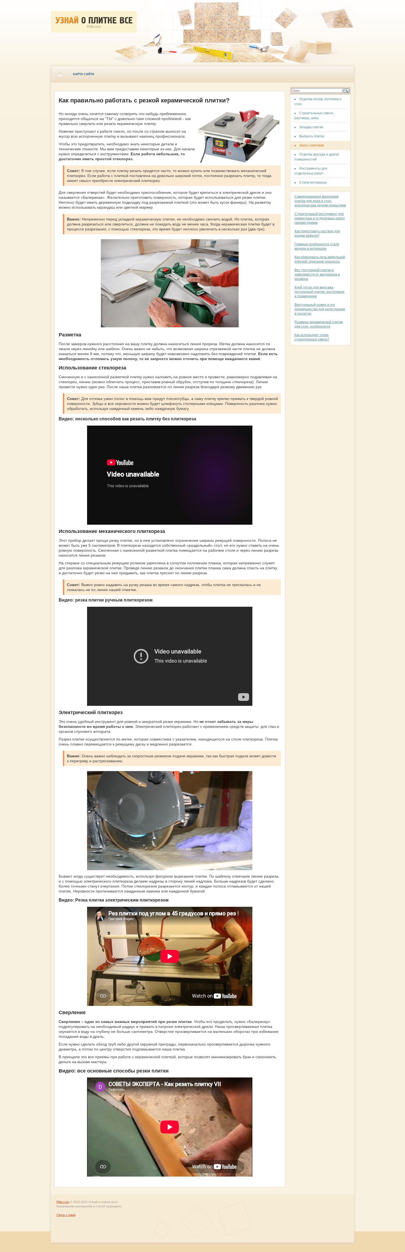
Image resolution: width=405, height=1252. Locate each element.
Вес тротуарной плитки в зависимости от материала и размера (317, 274)
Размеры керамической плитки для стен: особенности (319, 324)
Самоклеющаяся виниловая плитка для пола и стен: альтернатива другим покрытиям (320, 201)
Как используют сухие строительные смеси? (312, 337)
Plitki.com (62, 1202)
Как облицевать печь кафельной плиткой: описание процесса (320, 259)
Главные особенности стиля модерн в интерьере (317, 246)
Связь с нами (65, 1214)
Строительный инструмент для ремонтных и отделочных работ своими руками (320, 218)
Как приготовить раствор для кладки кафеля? (317, 233)
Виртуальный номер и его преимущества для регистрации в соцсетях (320, 309)
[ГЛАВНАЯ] (60, 74)
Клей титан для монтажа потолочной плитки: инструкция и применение (319, 291)
